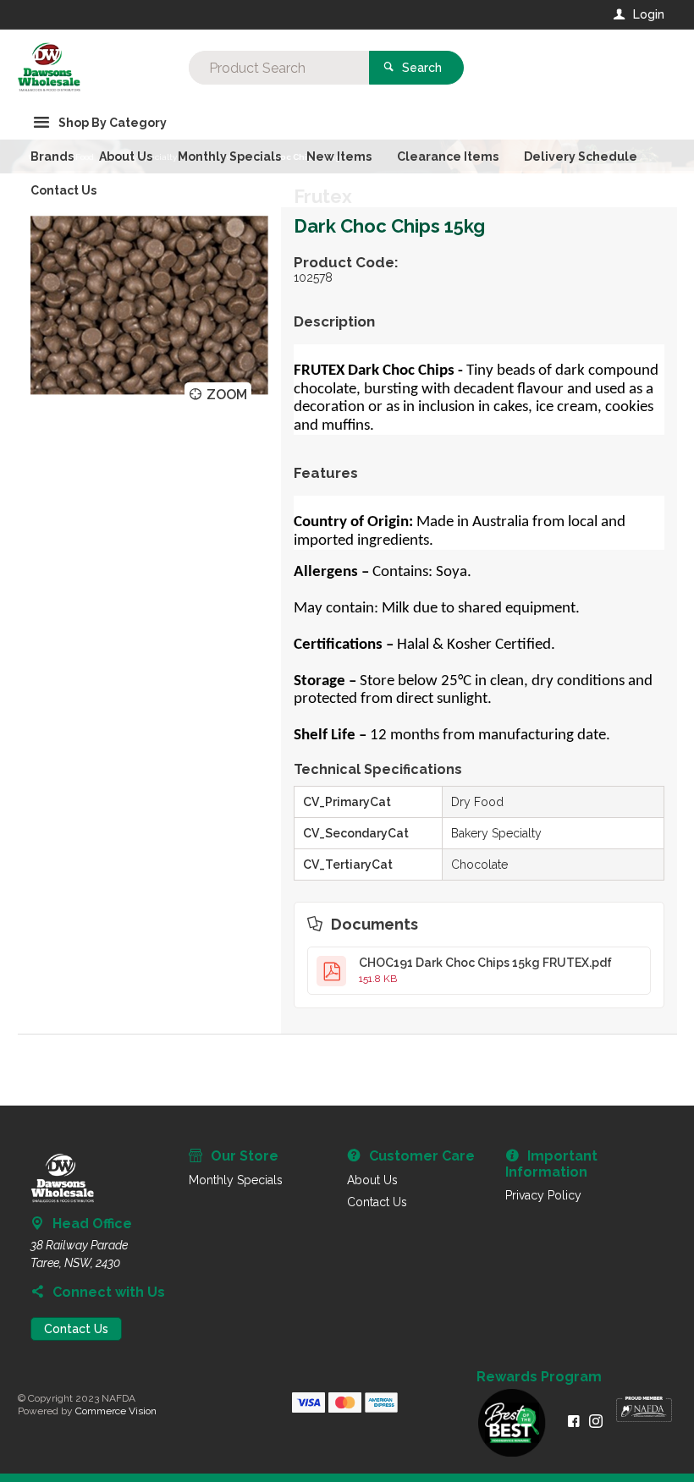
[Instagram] (596, 1421)
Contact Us (76, 1329)
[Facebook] (574, 1421)
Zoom (227, 395)
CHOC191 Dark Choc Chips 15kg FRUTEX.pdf (485, 970)
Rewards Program (539, 1377)
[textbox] (279, 68)
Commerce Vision (116, 1411)
